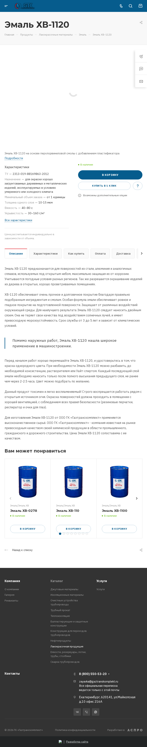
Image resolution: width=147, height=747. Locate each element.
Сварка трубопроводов (65, 661)
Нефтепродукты (61, 640)
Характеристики (45, 253)
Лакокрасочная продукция (67, 646)
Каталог (57, 581)
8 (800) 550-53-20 (93, 674)
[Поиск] (130, 6)
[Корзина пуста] (140, 6)
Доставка (123, 253)
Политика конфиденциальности (75, 730)
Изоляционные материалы (67, 594)
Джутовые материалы (64, 589)
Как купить (76, 253)
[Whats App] (95, 712)
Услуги (101, 581)
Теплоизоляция (60, 616)
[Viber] (86, 712)
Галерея (9, 594)
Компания (12, 581)
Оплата (100, 253)
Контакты (12, 673)
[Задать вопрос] (137, 186)
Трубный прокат (60, 610)
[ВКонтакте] (77, 712)
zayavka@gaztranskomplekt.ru (98, 681)
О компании (12, 589)
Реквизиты (11, 600)
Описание (16, 253)
